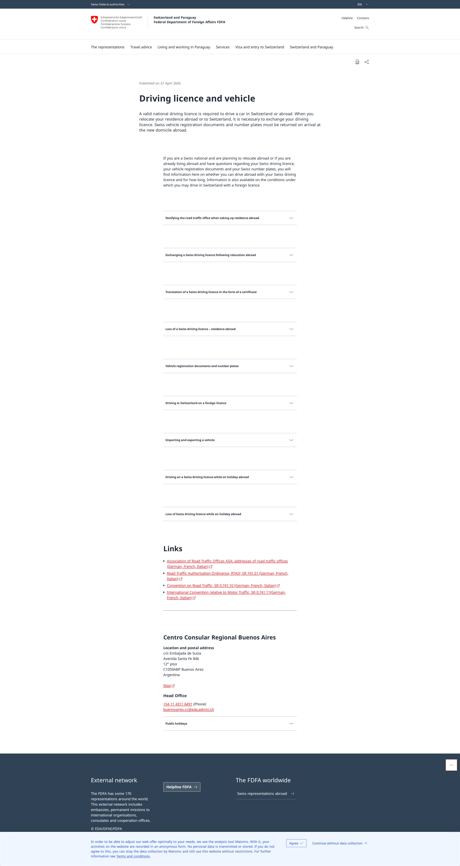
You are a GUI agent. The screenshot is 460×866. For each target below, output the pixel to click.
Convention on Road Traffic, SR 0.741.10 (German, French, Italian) (221, 585)
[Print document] (357, 61)
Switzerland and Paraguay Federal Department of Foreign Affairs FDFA (189, 19)
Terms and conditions (133, 856)
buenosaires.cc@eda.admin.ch (188, 709)
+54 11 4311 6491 (177, 704)
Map (167, 685)
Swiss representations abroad (262, 793)
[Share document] (366, 61)
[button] (107, 47)
